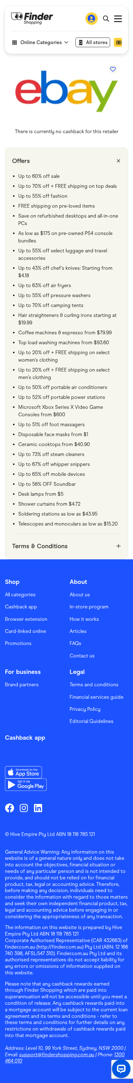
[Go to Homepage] (32, 18)
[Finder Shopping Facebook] (9, 808)
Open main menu (118, 19)
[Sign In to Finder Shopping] (91, 18)
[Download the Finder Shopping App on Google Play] (26, 784)
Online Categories (41, 42)
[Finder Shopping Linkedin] (38, 808)
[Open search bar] (106, 19)
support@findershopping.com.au (56, 1055)
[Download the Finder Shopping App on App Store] (26, 772)
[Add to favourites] (113, 69)
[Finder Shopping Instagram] (23, 808)
